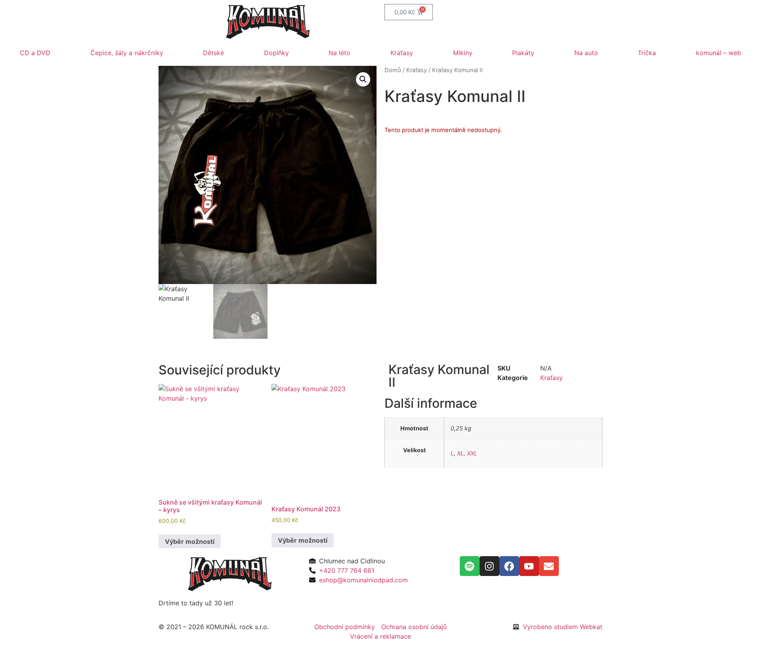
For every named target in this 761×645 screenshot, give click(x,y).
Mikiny (462, 53)
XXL (472, 453)
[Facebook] (509, 566)
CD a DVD (35, 53)
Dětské (213, 53)
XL (460, 453)
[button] (363, 79)
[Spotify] (470, 566)
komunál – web (718, 53)
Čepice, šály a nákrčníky (126, 53)
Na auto (586, 53)
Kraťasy (401, 53)
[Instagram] (489, 566)
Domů (392, 70)
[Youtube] (529, 566)
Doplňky (276, 53)
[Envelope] (549, 566)
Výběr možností (189, 541)
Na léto (339, 53)
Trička (647, 53)
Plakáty (523, 53)
